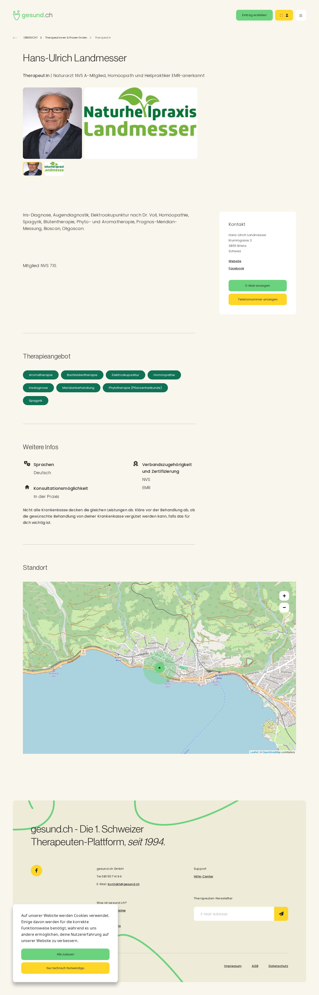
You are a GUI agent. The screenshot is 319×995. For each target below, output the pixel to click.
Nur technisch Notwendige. (65, 968)
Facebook (236, 268)
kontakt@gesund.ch (123, 884)
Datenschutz (278, 966)
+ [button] (284, 596)
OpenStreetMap (272, 752)
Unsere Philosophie (111, 910)
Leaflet (254, 752)
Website (235, 261)
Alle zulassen (65, 954)
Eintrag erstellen (254, 15)
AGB (255, 966)
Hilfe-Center (203, 876)
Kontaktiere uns (109, 926)
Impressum (232, 966)
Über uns (103, 918)
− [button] (284, 607)
